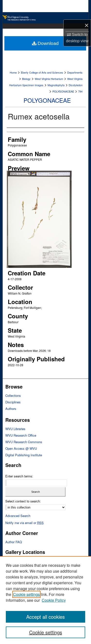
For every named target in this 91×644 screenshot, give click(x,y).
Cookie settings (26, 594)
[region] (45, 600)
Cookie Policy (54, 600)
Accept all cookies (45, 616)
